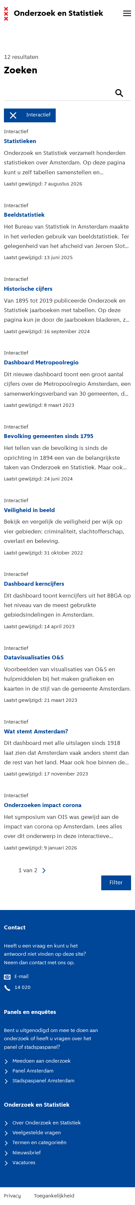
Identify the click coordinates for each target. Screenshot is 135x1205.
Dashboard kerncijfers (34, 584)
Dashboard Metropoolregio (41, 363)
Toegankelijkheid (54, 1196)
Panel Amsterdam (32, 1071)
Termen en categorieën (39, 1142)
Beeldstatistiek (24, 215)
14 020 (22, 987)
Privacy (12, 1196)
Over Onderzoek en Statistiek (46, 1123)
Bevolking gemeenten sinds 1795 (48, 436)
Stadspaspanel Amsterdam (43, 1081)
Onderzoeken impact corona (43, 805)
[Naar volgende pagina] (44, 870)
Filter (116, 883)
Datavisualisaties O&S (34, 658)
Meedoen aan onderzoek (41, 1061)
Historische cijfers (28, 289)
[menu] (124, 14)
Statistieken (20, 141)
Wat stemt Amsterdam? (36, 732)
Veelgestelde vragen (36, 1133)
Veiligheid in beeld (29, 510)
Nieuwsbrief (26, 1153)
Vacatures (23, 1163)
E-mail (21, 976)
